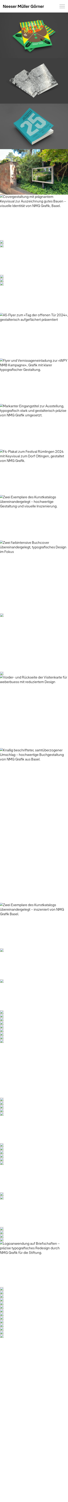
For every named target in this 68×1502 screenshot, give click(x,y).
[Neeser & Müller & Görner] (23, 6)
